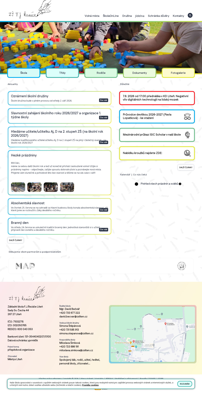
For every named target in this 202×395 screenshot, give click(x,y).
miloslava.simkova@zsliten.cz (76, 350)
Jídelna (139, 16)
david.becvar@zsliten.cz (73, 316)
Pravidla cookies (90, 385)
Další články (15, 240)
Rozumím (184, 384)
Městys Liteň (15, 359)
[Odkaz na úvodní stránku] (29, 9)
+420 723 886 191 (69, 347)
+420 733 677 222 (69, 313)
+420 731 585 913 (69, 330)
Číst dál (103, 100)
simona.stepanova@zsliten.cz (76, 333)
